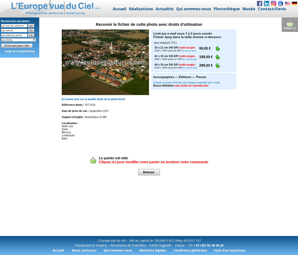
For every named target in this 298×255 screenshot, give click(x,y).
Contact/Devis (272, 8)
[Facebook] (259, 3)
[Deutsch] (294, 3)
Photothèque (227, 8)
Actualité (164, 8)
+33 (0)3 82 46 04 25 (209, 245)
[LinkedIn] (266, 3)
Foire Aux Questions (229, 250)
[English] (287, 3)
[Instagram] (273, 3)
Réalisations (141, 8)
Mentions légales (152, 250)
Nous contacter (84, 250)
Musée (248, 8)
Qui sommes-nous (193, 8)
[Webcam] (280, 3)
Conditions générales (190, 250)
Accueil (119, 8)
